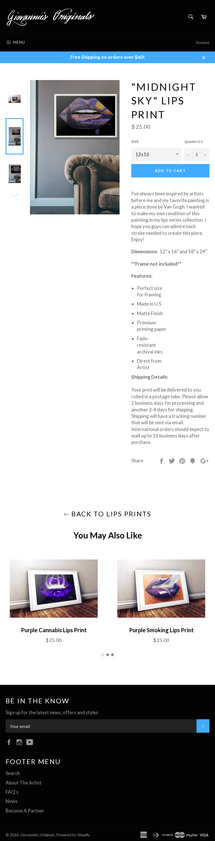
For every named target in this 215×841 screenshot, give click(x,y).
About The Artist (23, 783)
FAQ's (12, 792)
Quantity (193, 142)
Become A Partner (25, 811)
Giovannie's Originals (37, 835)
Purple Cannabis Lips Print (54, 630)
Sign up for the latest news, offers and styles (52, 712)
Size (135, 141)
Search (13, 773)
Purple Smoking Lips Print (161, 630)
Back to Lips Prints (110, 514)
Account (202, 42)
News (12, 801)
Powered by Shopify (73, 835)
